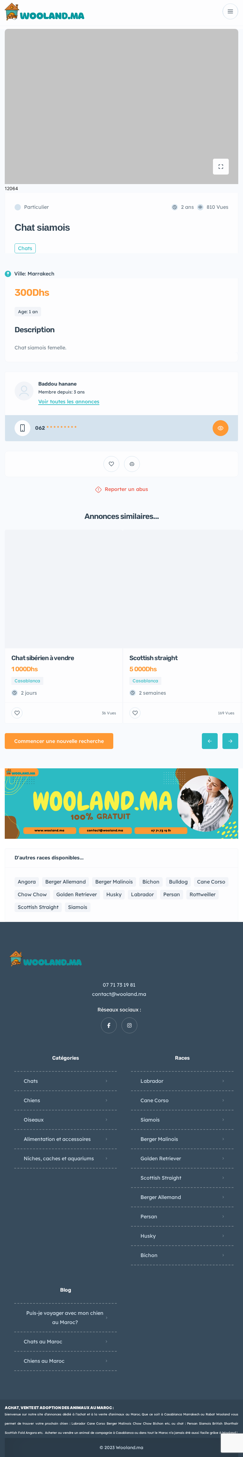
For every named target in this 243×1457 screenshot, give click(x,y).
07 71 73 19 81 (119, 985)
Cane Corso (211, 881)
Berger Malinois (114, 881)
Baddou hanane (57, 384)
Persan (171, 894)
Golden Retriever (76, 894)
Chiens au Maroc (44, 1361)
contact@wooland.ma (119, 994)
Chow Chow (32, 894)
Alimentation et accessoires (57, 1139)
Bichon (150, 881)
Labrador (142, 894)
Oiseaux (34, 1119)
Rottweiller (202, 894)
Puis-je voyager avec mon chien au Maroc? (64, 1317)
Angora (27, 881)
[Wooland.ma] (45, 11)
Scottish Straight (38, 907)
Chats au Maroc (43, 1341)
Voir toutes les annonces (68, 401)
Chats (31, 1081)
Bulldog (178, 881)
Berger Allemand (65, 881)
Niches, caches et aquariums (59, 1158)
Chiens (32, 1100)
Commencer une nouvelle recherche (59, 741)
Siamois (77, 907)
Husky (114, 894)
